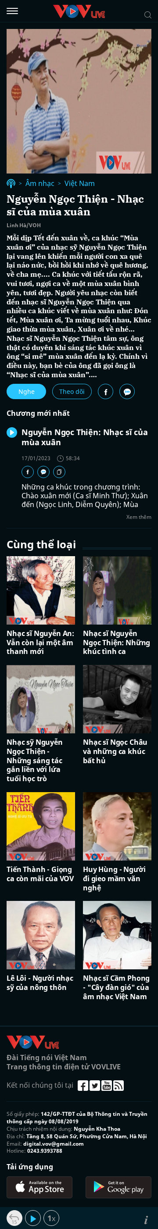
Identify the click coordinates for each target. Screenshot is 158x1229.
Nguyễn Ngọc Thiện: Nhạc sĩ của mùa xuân (85, 437)
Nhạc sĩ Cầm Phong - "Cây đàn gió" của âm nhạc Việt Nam (116, 987)
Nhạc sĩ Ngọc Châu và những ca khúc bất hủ (115, 751)
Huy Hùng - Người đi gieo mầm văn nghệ (114, 878)
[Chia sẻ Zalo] (127, 391)
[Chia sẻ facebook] (105, 391)
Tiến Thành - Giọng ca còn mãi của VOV (40, 874)
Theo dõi (72, 391)
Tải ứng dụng (30, 1167)
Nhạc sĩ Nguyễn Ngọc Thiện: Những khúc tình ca (116, 642)
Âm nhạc (39, 183)
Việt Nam (80, 183)
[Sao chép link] (59, 472)
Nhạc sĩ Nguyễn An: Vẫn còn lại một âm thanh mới (40, 642)
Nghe (26, 391)
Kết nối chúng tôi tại (40, 1085)
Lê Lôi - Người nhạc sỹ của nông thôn (40, 983)
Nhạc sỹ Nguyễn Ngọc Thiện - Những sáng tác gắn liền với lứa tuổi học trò (35, 760)
